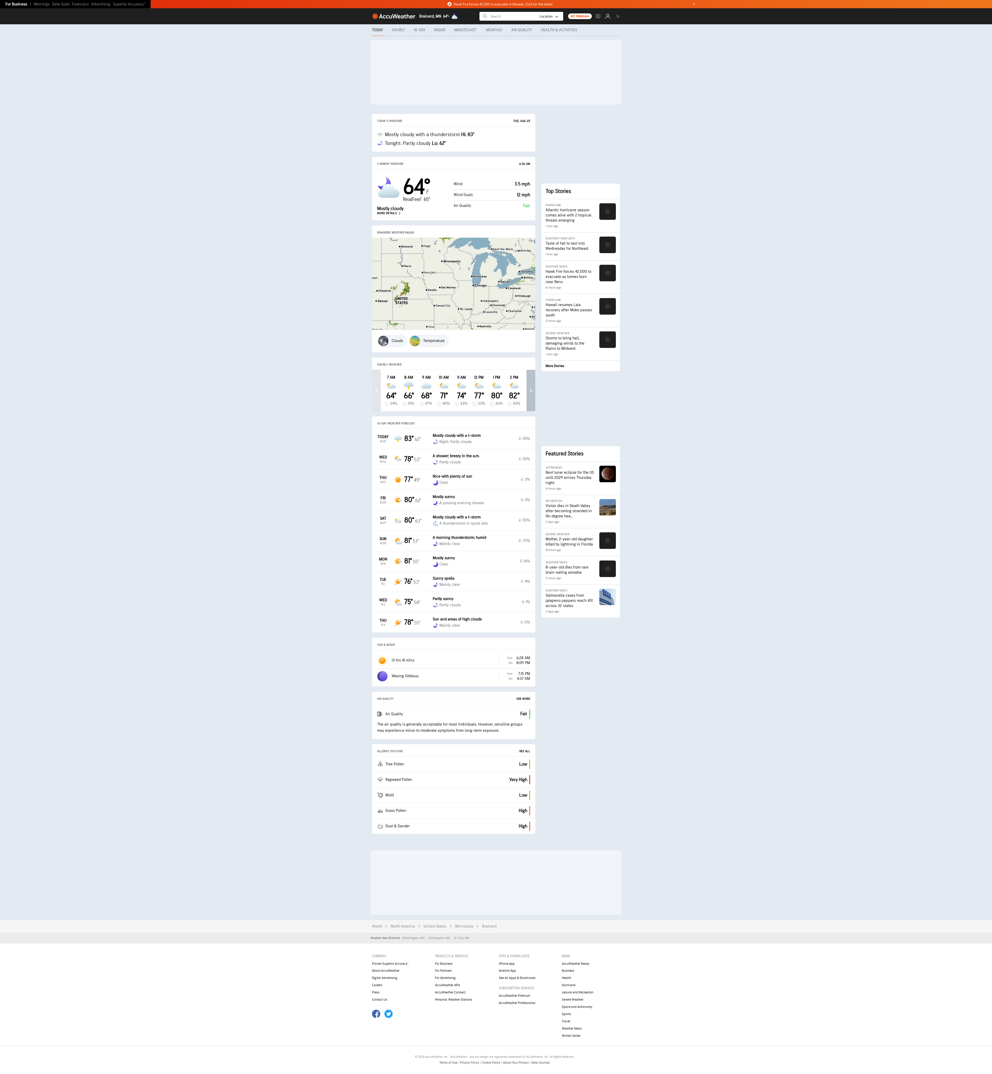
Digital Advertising (384, 978)
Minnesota (464, 926)
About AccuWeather (385, 971)
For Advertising (445, 978)
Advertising (100, 4)
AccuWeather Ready (576, 964)
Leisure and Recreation (577, 992)
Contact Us (379, 1000)
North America (403, 926)
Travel (566, 1021)
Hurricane (568, 985)
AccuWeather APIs (447, 985)
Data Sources (540, 1063)
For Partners (443, 971)
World (377, 926)
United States (435, 926)
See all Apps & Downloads (517, 978)
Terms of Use (448, 1063)
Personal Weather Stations (453, 1000)
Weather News (572, 1028)
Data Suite (60, 4)
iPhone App (507, 964)
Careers (377, 985)
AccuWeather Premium (514, 996)
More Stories (555, 366)
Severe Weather (572, 1000)
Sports (566, 1014)
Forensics (80, 4)
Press (375, 992)
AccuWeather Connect (450, 992)
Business (568, 971)
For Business (16, 4)
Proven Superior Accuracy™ (390, 964)
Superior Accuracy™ (129, 4)
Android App (507, 971)
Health (566, 978)
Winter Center (571, 1036)
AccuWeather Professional (517, 1003)
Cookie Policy (491, 1063)
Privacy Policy (470, 1063)
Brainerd (489, 926)
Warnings (42, 4)
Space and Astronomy (577, 1007)
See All (524, 751)
